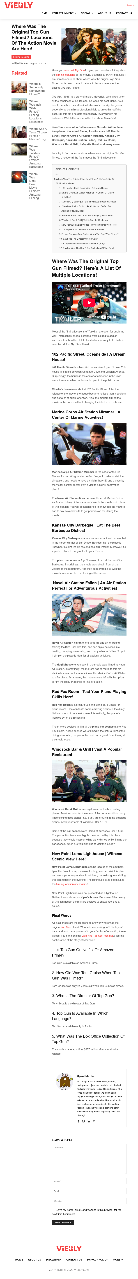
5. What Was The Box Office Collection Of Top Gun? (88, 248)
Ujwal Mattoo (20, 63)
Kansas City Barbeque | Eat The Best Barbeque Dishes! (88, 201)
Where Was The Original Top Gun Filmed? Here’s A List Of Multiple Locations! (85, 181)
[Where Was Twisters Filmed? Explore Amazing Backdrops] (19, 149)
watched (74, 70)
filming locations (65, 74)
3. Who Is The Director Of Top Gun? (80, 238)
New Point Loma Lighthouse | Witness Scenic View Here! (89, 224)
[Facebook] (78, 1120)
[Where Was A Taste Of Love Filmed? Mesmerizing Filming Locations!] (19, 132)
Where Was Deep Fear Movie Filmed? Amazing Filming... (35, 186)
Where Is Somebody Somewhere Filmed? (37, 89)
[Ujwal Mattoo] (64, 1098)
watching (97, 935)
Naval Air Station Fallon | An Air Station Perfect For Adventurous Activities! (86, 208)
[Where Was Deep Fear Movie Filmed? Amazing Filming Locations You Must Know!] (19, 177)
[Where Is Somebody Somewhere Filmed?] (19, 87)
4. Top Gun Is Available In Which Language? (85, 243)
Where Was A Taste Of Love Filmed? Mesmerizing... (38, 134)
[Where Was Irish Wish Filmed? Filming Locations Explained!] (19, 104)
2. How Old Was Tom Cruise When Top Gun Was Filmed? (90, 234)
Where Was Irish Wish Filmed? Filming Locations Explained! (36, 111)
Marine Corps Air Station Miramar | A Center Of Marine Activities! (87, 195)
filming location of (71, 884)
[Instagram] (83, 1120)
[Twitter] (94, 1120)
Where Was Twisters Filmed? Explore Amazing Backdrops (36, 156)
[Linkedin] (88, 1120)
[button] (131, 5)
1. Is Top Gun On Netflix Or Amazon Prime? (82, 229)
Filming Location (21, 56)
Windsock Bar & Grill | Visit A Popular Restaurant (85, 220)
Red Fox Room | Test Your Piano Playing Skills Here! (87, 215)
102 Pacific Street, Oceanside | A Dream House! (84, 188)
